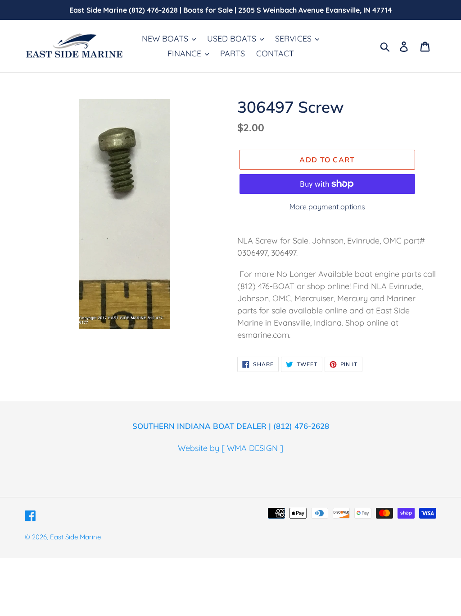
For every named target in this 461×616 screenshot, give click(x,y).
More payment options (327, 206)
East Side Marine (75, 537)
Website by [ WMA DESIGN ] (230, 448)
